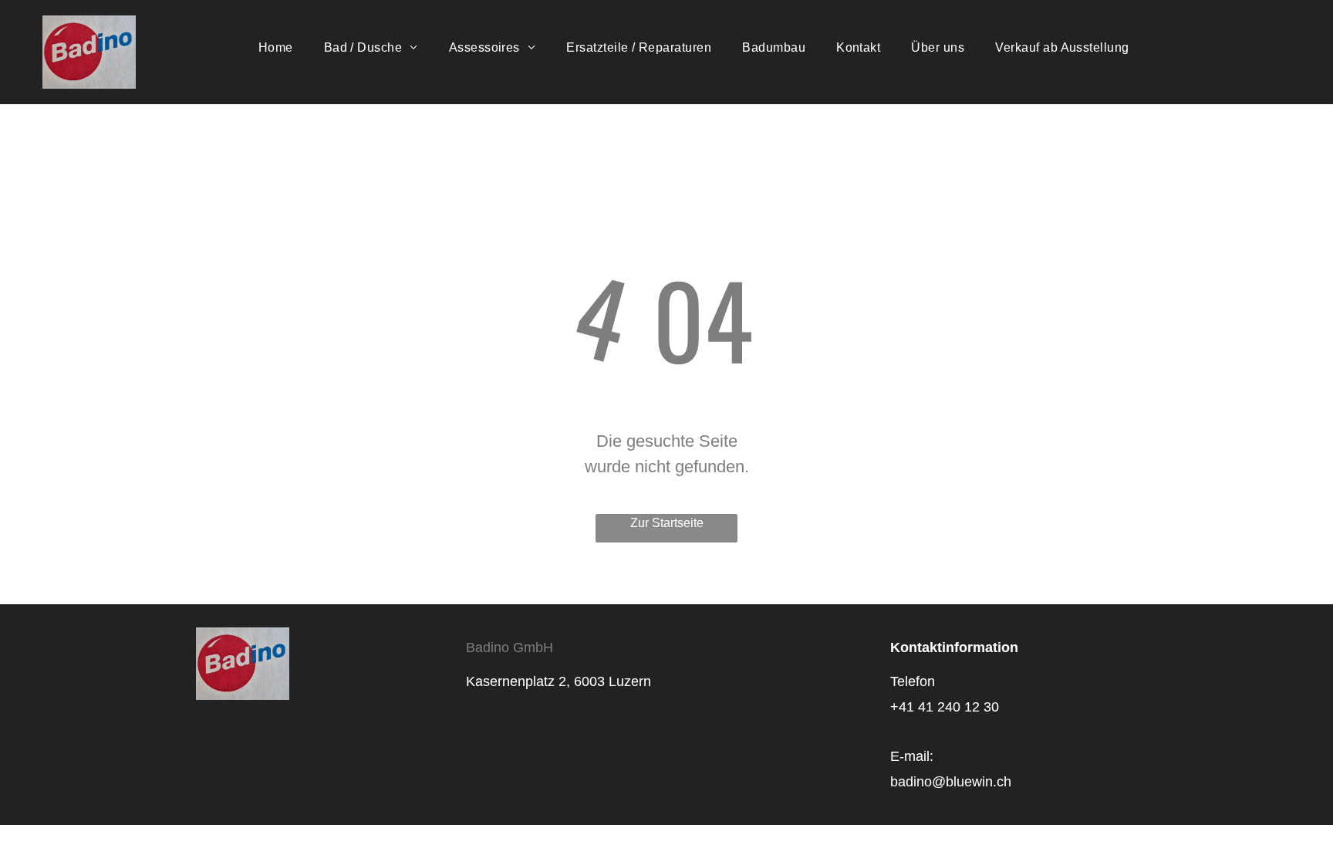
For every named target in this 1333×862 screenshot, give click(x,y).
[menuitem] (276, 48)
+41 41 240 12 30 (944, 707)
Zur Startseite (667, 522)
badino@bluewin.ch (950, 781)
